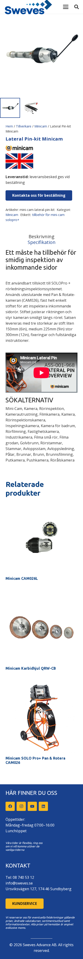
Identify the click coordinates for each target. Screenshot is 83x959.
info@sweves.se (19, 883)
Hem (9, 126)
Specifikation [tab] (42, 242)
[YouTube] (32, 806)
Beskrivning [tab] (41, 236)
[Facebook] (10, 806)
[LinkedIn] (43, 806)
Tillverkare (23, 126)
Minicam (40, 126)
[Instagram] (21, 806)
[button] (65, 7)
